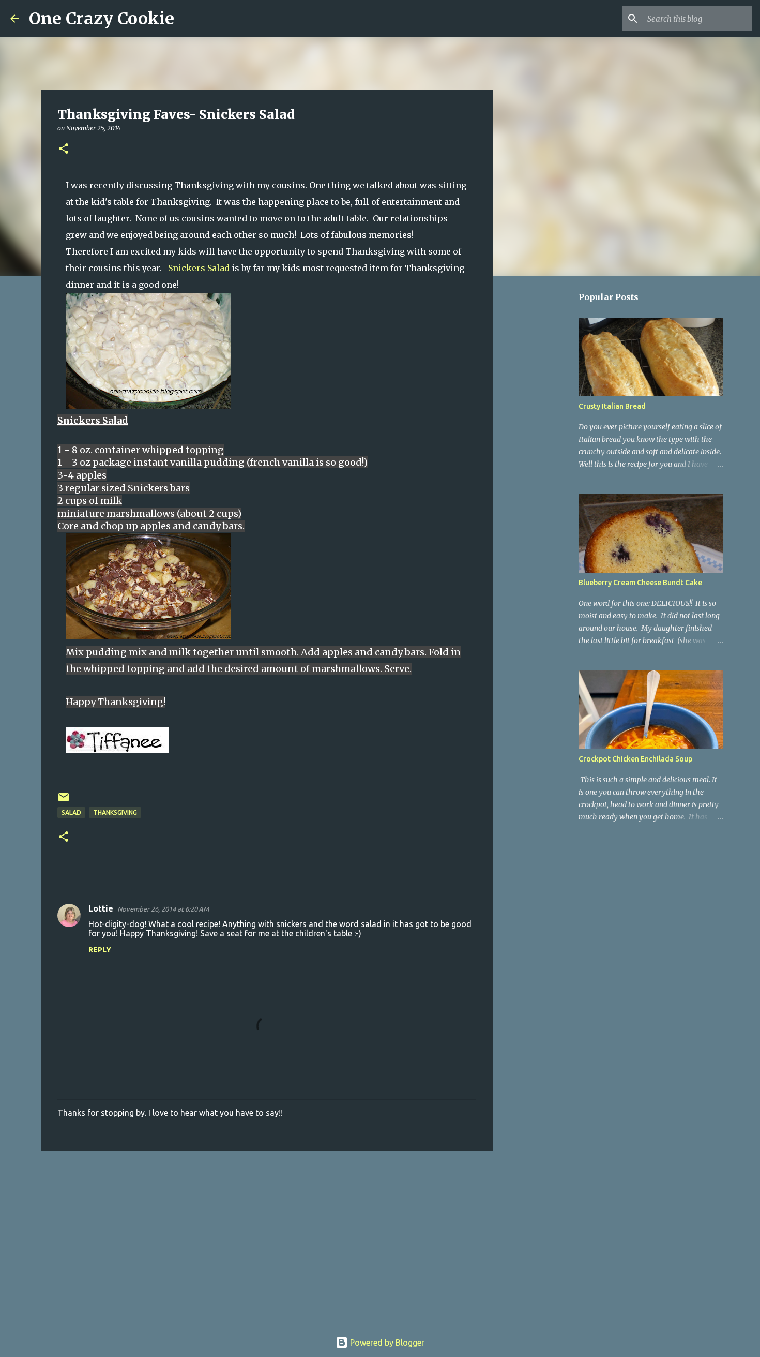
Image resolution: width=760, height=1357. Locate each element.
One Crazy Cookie (101, 18)
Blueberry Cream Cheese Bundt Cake (640, 582)
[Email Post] (63, 801)
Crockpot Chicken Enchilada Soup (635, 759)
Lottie (100, 908)
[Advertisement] (267, 1239)
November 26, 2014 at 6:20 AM (163, 909)
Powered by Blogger (386, 1342)
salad (71, 812)
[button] (63, 149)
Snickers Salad (199, 268)
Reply (99, 950)
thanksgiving (115, 812)
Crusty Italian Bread (612, 406)
